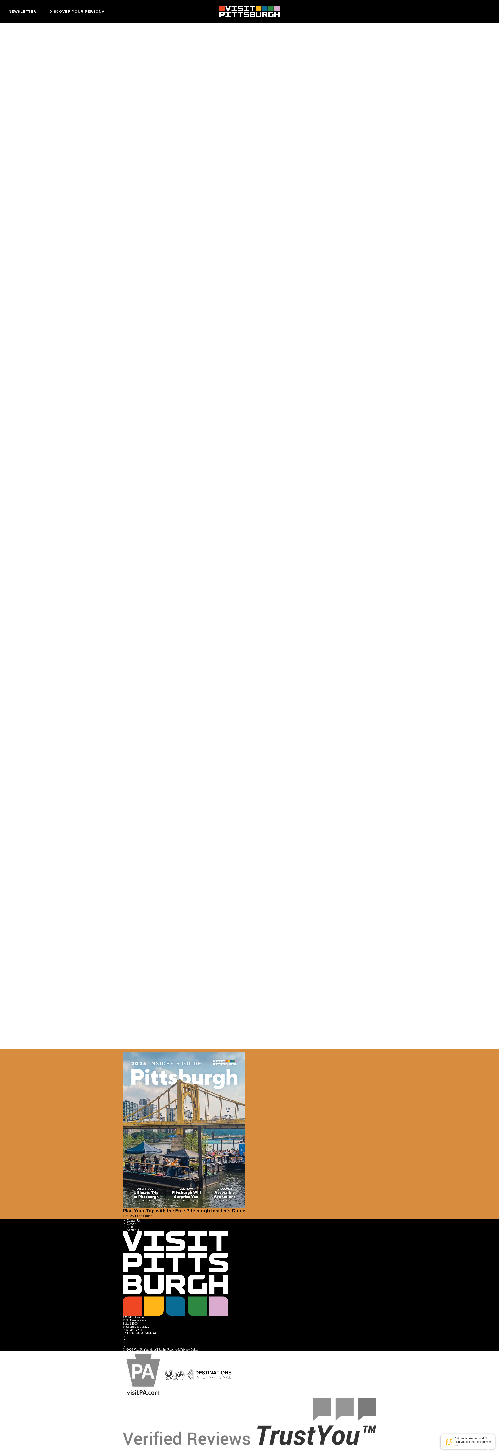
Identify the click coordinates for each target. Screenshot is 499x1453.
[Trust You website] (249, 1421)
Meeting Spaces (136, 83)
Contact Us (134, 1220)
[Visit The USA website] (175, 1374)
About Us (133, 1229)
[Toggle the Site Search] (477, 11)
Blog (130, 1226)
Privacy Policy (189, 1349)
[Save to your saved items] (126, 96)
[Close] (10, 1050)
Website (128, 55)
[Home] (249, 11)
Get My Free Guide (138, 1216)
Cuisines (132, 77)
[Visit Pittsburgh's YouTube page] (128, 1342)
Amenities (133, 80)
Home (135, 40)
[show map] (131, 96)
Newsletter (22, 11)
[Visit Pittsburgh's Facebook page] (128, 1336)
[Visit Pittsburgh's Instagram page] (128, 1339)
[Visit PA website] (143, 1374)
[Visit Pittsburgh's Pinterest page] (128, 1346)
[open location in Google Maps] (157, 102)
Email (137, 55)
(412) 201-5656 (135, 119)
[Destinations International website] (209, 1374)
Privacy (131, 1223)
